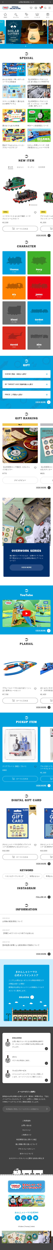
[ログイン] (36, 8)
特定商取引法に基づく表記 (26, 1139)
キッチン (31, 167)
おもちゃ (20, 167)
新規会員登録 (24, 997)
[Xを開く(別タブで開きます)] (17, 1217)
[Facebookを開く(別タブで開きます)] (29, 1217)
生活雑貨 (41, 167)
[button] (20, 46)
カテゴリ (26, 17)
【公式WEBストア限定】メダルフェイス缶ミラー (16, 468)
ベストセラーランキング (14, 876)
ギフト (47, 17)
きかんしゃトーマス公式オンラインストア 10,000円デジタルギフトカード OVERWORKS (16, 845)
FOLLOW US (41, 897)
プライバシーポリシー (26, 1149)
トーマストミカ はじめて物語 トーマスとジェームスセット (16, 217)
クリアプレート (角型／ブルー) (14, 766)
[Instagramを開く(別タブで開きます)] (23, 1217)
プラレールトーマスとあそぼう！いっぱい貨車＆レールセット (16, 689)
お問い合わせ (26, 1125)
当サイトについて (26, 1154)
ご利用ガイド (26, 1135)
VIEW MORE (41, 235)
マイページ (26, 1130)
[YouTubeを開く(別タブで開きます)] (35, 1217)
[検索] (45, 8)
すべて (10, 167)
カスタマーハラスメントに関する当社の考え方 (26, 1158)
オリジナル (16, 17)
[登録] (46, 1109)
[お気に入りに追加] (35, 212)
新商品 (5, 17)
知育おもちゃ (35, 876)
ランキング (37, 17)
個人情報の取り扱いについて (26, 1144)
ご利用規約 (26, 1121)
